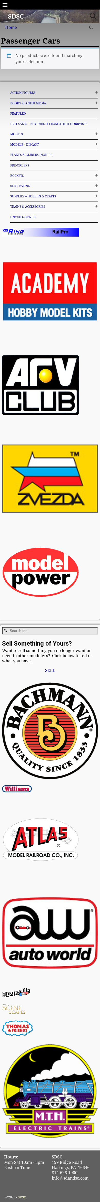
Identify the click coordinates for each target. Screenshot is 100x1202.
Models (16, 134)
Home (11, 27)
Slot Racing (20, 186)
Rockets (17, 176)
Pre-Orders (19, 165)
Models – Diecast (24, 144)
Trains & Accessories (27, 206)
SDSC (16, 16)
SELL (50, 670)
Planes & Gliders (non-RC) (31, 155)
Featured (18, 113)
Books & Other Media (28, 103)
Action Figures (22, 93)
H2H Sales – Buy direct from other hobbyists (48, 124)
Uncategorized (23, 217)
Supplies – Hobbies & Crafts (33, 196)
